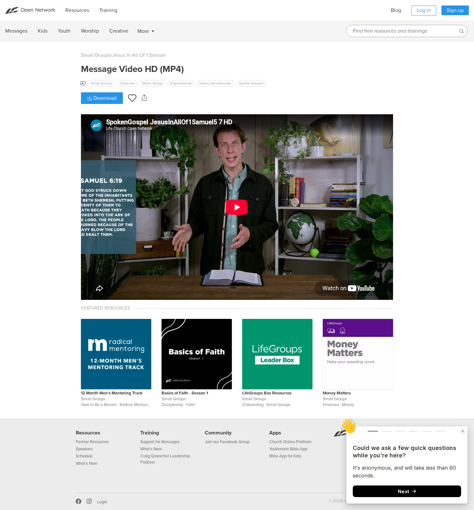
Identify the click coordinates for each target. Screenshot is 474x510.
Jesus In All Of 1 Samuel (139, 55)
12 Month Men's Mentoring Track (112, 393)
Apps (275, 433)
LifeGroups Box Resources (266, 393)
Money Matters (337, 393)
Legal (102, 502)
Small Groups (96, 55)
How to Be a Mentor (99, 404)
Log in (424, 10)
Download (104, 98)
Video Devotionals (215, 83)
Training (149, 433)
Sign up (455, 10)
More (143, 31)
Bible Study (153, 83)
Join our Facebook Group (227, 441)
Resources (88, 433)
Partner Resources (92, 441)
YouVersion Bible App (288, 449)
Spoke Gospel (251, 83)
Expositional (181, 83)
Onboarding (252, 404)
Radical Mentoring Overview (145, 404)
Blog (396, 10)
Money (348, 404)
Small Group (101, 83)
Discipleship (172, 404)
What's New (86, 463)
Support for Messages (160, 441)
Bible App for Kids (285, 456)
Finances (331, 404)
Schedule (84, 456)
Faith (190, 404)
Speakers (84, 449)
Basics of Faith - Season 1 (185, 393)
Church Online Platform (290, 441)
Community (218, 433)
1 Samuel (127, 83)
